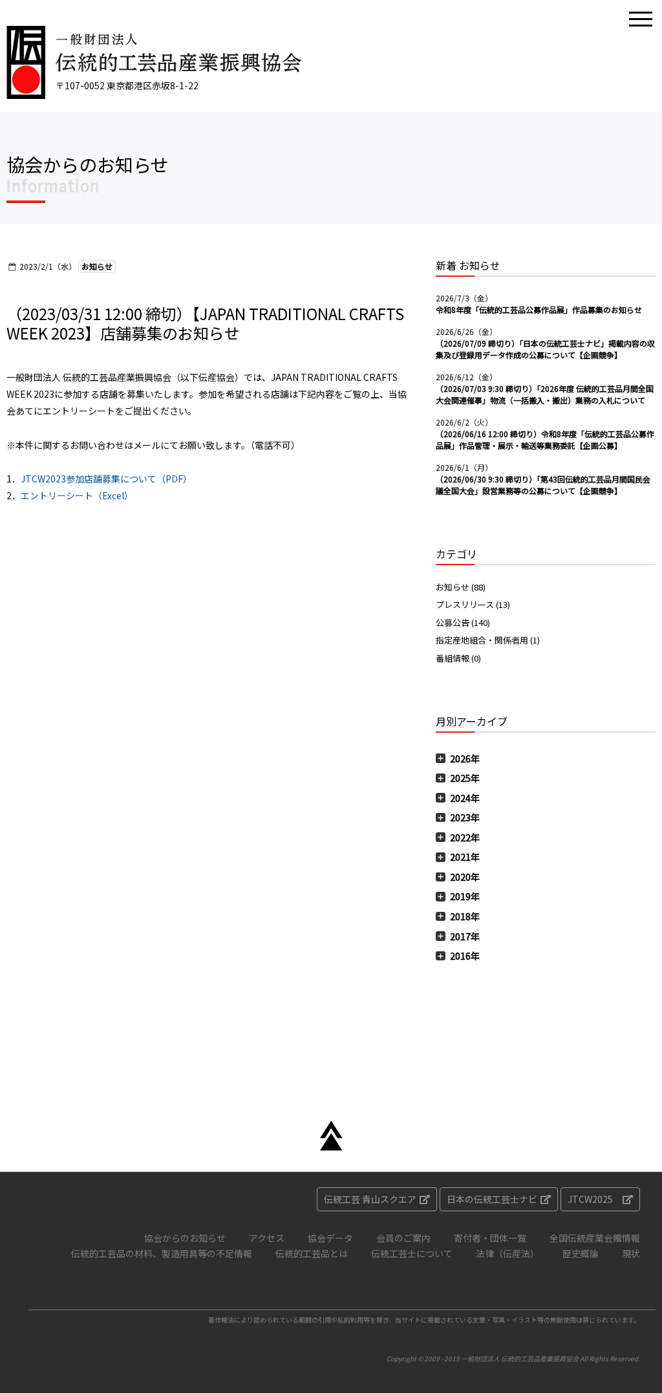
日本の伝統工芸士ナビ (492, 1199)
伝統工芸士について (412, 1253)
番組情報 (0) (458, 658)
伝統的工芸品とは (311, 1253)
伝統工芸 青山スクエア (370, 1199)
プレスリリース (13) (473, 604)
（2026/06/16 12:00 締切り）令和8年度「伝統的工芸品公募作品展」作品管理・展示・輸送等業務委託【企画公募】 (545, 439)
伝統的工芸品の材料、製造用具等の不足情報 (161, 1253)
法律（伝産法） (507, 1253)
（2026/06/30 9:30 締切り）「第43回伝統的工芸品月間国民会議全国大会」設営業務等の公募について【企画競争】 (543, 484)
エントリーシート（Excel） (77, 495)
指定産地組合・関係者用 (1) (488, 640)
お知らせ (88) (461, 587)
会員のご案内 (403, 1237)
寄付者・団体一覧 (490, 1237)
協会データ (330, 1237)
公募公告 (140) (463, 622)
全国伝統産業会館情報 (595, 1237)
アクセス (266, 1237)
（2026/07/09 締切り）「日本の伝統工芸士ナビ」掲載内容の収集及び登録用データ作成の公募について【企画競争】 (545, 349)
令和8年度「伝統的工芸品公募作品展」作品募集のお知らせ (539, 309)
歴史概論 (580, 1253)
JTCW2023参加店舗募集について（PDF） (106, 478)
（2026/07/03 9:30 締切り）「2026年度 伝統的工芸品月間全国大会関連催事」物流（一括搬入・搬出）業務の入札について (545, 394)
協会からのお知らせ (185, 1237)
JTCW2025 (590, 1199)
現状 (631, 1253)
